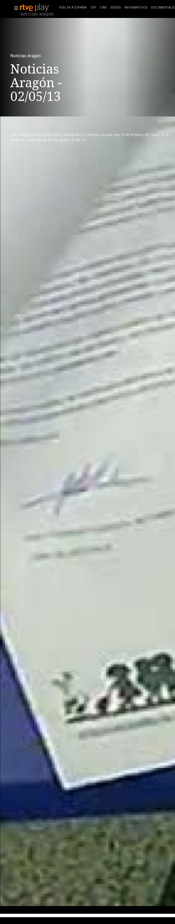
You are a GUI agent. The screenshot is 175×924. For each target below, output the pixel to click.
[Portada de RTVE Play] (35, 7)
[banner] (38, 7)
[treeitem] (73, 7)
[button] (15, 8)
